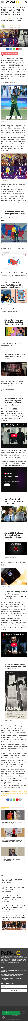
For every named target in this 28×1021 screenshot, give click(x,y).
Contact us (21, 1007)
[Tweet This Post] (10, 48)
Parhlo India (6, 1009)
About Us (11, 1007)
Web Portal (23, 1009)
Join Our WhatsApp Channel (11, 1012)
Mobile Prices (13, 1009)
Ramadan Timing (22, 1011)
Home (3, 19)
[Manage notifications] (3, 1017)
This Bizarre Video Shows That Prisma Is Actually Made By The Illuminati (14, 793)
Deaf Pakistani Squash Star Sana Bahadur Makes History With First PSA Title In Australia (12, 975)
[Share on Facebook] (7, 48)
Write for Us (15, 1015)
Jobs (19, 1009)
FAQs (16, 1007)
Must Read (9, 19)
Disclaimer (22, 1013)
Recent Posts (5, 808)
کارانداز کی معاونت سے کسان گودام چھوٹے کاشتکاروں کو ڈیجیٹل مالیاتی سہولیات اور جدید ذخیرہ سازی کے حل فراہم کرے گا (12, 897)
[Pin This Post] (17, 48)
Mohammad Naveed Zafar (14, 25)
